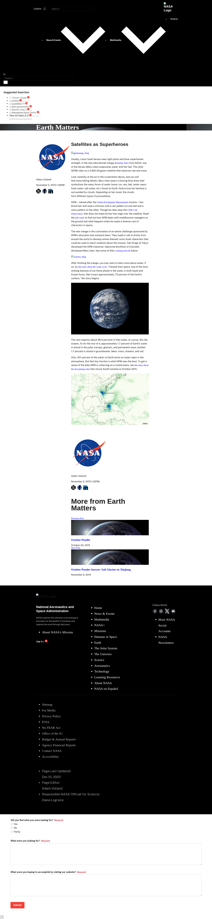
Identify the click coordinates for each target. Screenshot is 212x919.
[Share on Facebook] (44, 191)
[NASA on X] (167, 611)
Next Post (75, 548)
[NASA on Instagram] (161, 611)
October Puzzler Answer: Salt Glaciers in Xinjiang (101, 569)
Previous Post (77, 518)
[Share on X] (38, 191)
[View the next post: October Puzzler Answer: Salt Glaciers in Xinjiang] (110, 564)
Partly (17, 831)
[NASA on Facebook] (155, 611)
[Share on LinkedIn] (50, 191)
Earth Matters (57, 127)
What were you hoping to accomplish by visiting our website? (48, 872)
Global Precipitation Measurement (112, 202)
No (15, 827)
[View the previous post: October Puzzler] (110, 534)
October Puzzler (80, 539)
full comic (79, 217)
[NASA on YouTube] (173, 611)
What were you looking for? (30, 841)
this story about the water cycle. (92, 267)
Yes (16, 824)
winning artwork (122, 250)
